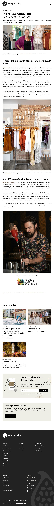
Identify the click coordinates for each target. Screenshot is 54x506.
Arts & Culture (5, 445)
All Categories (5, 465)
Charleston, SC (6, 478)
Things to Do (5, 463)
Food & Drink (5, 453)
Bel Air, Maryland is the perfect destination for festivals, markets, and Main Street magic (13, 331)
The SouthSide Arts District (26, 53)
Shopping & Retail (6, 460)
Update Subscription (39, 450)
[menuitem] (11, 445)
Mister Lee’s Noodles (8, 182)
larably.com (8, 173)
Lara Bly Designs (7, 67)
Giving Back (21, 448)
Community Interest (7, 448)
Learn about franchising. (7, 490)
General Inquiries (38, 448)
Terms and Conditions (24, 500)
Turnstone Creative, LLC (21, 503)
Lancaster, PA (5, 483)
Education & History (7, 450)
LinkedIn (41, 292)
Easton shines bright (10, 361)
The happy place (34, 328)
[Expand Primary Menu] (50, 3)
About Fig (20, 445)
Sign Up (43, 390)
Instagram (34, 292)
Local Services (5, 458)
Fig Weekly (32, 477)
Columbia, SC (5, 480)
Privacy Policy (15, 500)
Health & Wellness (6, 455)
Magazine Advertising (39, 445)
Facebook (28, 292)
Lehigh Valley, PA (6, 485)
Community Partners (23, 450)
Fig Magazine (32, 480)
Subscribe (10, 416)
